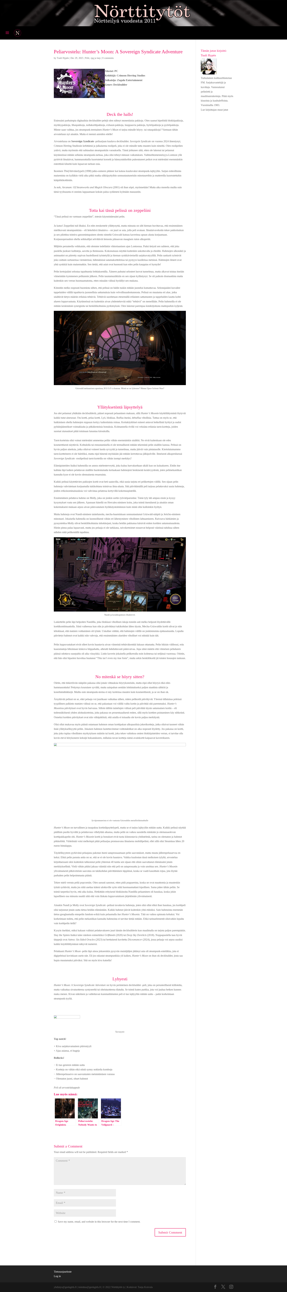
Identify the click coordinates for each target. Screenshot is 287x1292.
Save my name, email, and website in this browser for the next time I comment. (99, 1221)
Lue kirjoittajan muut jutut (214, 109)
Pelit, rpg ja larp (92, 58)
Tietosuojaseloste (63, 1271)
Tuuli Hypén (63, 58)
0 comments (108, 58)
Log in (57, 1276)
